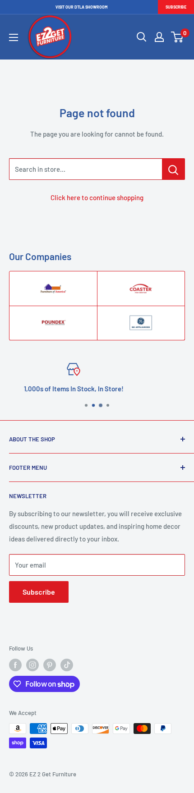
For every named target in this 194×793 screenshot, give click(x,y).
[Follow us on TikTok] (66, 665)
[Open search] (142, 37)
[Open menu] (13, 37)
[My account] (159, 37)
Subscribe (176, 7)
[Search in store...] (173, 169)
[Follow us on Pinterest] (49, 665)
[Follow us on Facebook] (15, 665)
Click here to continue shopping (97, 197)
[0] (177, 37)
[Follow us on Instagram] (32, 665)
